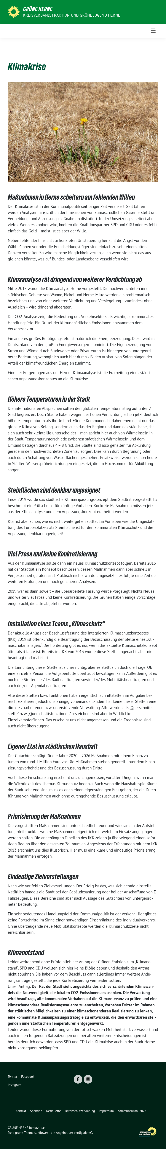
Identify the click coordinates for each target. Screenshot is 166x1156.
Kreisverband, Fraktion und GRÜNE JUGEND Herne (71, 15)
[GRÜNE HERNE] (14, 11)
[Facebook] (78, 1079)
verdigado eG (83, 1133)
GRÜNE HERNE (38, 9)
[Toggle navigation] (153, 30)
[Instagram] (88, 1079)
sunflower (41, 1133)
